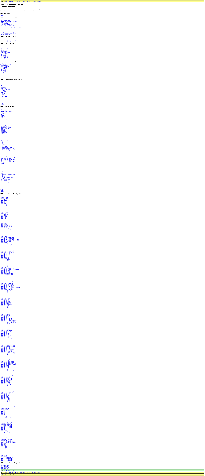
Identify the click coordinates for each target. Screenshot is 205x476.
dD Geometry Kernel (10, 470)
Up (6, 1)
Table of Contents (11, 1)
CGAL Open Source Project (5, 474)
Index (29, 1)
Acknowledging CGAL (37, 1)
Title (32, 1)
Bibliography (25, 1)
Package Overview (18, 1)
